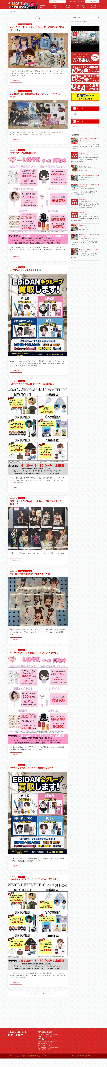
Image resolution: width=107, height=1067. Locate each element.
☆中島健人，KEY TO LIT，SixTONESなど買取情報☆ (34, 879)
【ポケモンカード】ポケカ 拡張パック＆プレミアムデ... (89, 139)
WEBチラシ (93, 6)
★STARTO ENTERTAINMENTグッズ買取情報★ (32, 384)
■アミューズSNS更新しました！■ (88, 249)
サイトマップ (81, 1)
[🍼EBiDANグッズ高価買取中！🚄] (38, 357)
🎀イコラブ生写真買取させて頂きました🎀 (30, 574)
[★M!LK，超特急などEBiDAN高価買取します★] (38, 854)
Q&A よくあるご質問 (20, 1056)
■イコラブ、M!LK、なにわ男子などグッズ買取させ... (89, 235)
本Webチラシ (82, 225)
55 (43, 993)
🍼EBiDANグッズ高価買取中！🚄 (25, 270)
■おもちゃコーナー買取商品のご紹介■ (89, 175)
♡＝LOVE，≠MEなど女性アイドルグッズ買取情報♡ (34, 652)
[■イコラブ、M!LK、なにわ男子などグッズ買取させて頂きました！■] (38, 66)
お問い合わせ (93, 1)
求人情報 (68, 6)
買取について (43, 6)
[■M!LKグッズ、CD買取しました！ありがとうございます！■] (38, 128)
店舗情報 (56, 6)
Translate (83, 21)
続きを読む (16, 80)
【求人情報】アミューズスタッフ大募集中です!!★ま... (89, 185)
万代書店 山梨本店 (84, 1056)
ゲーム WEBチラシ (84, 166)
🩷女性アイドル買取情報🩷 (23, 153)
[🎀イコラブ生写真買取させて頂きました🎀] (38, 625)
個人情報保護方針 (72, 1)
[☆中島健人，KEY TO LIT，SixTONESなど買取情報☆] (38, 969)
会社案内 (10, 1056)
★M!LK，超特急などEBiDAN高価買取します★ (31, 767)
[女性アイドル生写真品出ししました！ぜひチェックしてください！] (38, 549)
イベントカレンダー (80, 6)
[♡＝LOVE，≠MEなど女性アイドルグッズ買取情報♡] (38, 742)
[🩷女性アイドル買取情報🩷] (38, 243)
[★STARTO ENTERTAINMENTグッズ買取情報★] (38, 473)
